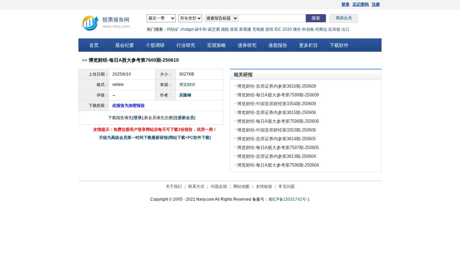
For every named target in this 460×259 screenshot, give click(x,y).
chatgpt (187, 29)
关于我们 (174, 186)
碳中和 (201, 29)
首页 (94, 45)
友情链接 (264, 186)
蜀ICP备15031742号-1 (289, 199)
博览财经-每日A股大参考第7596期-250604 (278, 165)
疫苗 (234, 29)
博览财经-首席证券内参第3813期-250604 (276, 156)
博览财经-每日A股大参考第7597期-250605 (278, 147)
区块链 (334, 29)
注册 (376, 4)
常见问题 (286, 186)
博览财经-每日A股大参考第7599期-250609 (278, 94)
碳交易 (214, 29)
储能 (225, 29)
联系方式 (196, 186)
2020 (287, 29)
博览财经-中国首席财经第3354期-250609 (276, 103)
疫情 (269, 29)
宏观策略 (216, 45)
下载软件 (339, 45)
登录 (345, 4)
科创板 (308, 29)
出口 (345, 29)
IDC (278, 29)
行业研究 (185, 45)
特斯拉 (321, 29)
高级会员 (344, 18)
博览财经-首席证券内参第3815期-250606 (276, 112)
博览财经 (187, 84)
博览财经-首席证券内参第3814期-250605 (276, 138)
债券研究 (247, 45)
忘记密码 (361, 4)
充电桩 (258, 29)
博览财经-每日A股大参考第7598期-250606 (278, 121)
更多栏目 (308, 45)
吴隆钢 (185, 95)
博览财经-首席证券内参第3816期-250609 (276, 86)
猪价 (297, 29)
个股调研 (155, 45)
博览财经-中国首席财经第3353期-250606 (276, 130)
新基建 (245, 29)
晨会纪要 (124, 45)
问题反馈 (219, 186)
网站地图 (241, 186)
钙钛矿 (173, 29)
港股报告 (277, 45)
